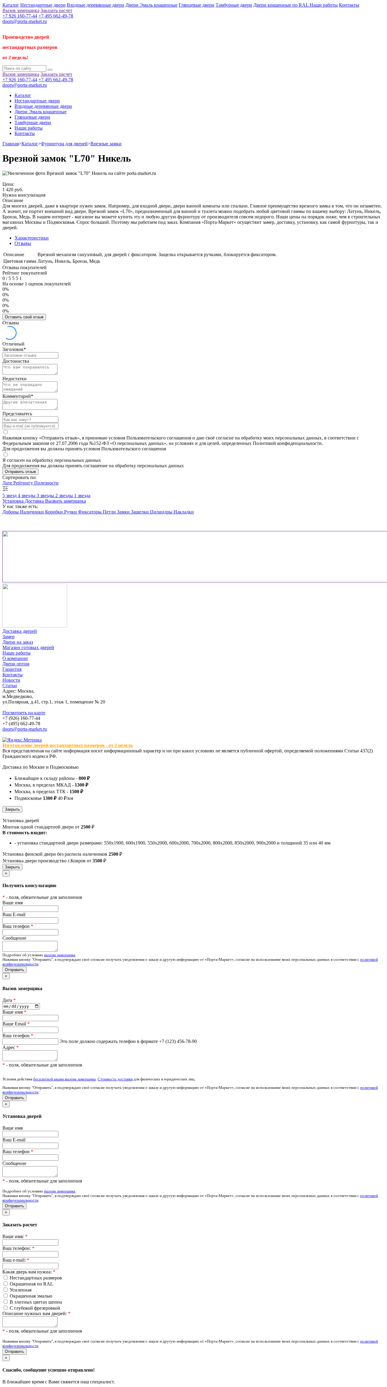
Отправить (14, 969)
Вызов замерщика (20, 10)
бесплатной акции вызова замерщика (64, 1079)
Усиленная (20, 1289)
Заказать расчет (56, 10)
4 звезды (27, 495)
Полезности (46, 482)
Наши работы (324, 5)
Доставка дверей (19, 631)
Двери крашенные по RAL (281, 5)
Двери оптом (15, 663)
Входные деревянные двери (95, 5)
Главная (10, 143)
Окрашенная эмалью (31, 1296)
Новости (11, 680)
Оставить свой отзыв (24, 317)
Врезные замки (106, 143)
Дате (7, 482)
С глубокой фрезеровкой (35, 1308)
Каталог (10, 5)
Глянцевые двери (196, 5)
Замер (8, 636)
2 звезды (64, 495)
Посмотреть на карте (23, 712)
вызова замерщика (59, 955)
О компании (15, 658)
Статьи (9, 685)
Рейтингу (23, 482)
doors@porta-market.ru (24, 21)
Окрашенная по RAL (31, 1283)
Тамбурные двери (234, 5)
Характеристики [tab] (32, 237)
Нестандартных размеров (36, 1277)
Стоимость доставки (115, 1079)
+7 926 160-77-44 (19, 15)
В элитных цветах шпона (36, 1302)
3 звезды (46, 495)
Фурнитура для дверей (64, 143)
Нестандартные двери (43, 5)
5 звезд (10, 495)
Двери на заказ (17, 642)
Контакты (349, 5)
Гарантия (11, 669)
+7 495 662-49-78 (55, 15)
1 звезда (82, 495)
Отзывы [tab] (23, 243)
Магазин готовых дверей (28, 647)
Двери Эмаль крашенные (151, 5)
